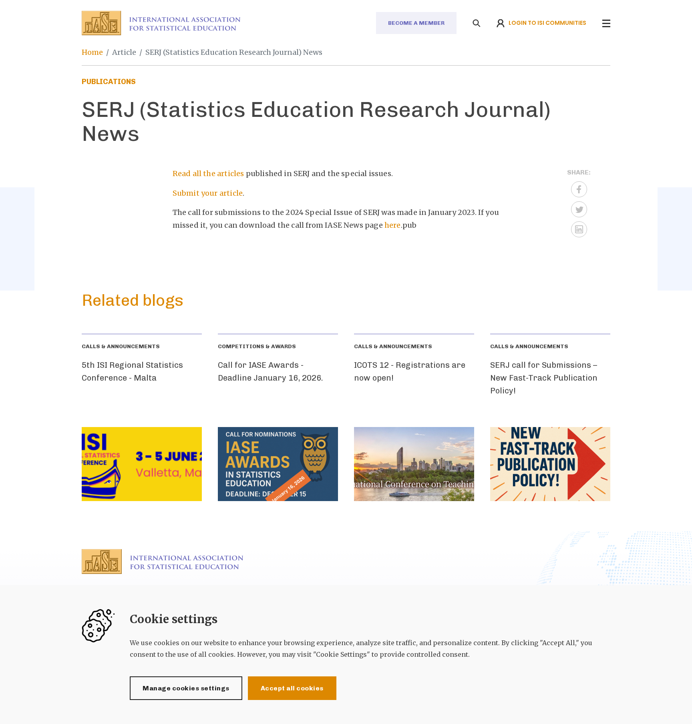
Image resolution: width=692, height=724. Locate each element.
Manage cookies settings (186, 688)
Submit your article (208, 193)
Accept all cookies (292, 688)
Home (92, 52)
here (392, 225)
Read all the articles (208, 173)
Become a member (416, 23)
